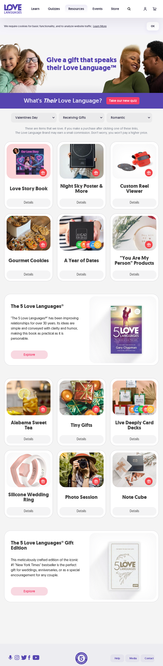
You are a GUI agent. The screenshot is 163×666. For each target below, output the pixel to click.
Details (28, 202)
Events (98, 9)
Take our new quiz (123, 100)
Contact (149, 658)
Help (117, 658)
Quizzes (54, 9)
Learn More (100, 26)
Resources (76, 9)
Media (133, 658)
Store (115, 9)
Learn (35, 9)
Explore (29, 354)
